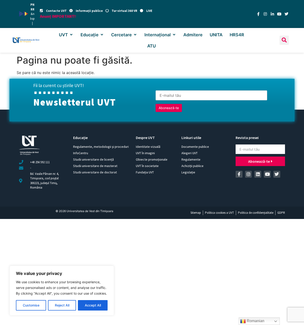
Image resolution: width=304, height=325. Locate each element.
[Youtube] (279, 14)
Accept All (93, 305)
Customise (31, 305)
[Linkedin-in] (272, 14)
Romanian (255, 321)
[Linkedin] (257, 174)
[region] (62, 291)
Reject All (62, 305)
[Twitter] (286, 14)
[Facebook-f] (258, 14)
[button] (66, 34)
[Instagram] (265, 14)
